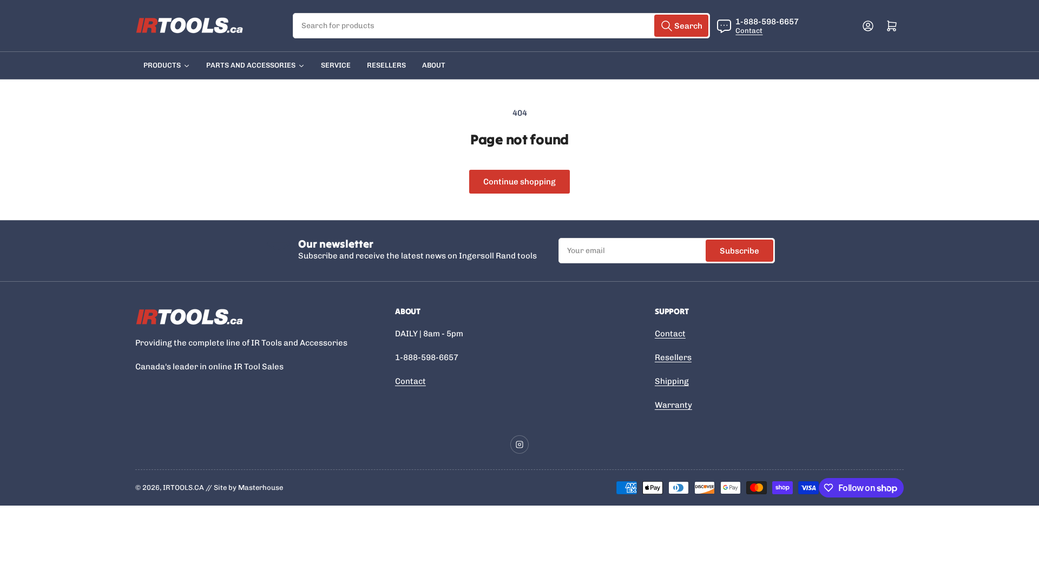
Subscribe (739, 251)
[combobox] (502, 25)
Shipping (672, 381)
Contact (748, 30)
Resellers (673, 357)
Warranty (673, 405)
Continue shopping (519, 182)
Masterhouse (260, 487)
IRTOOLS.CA (183, 487)
